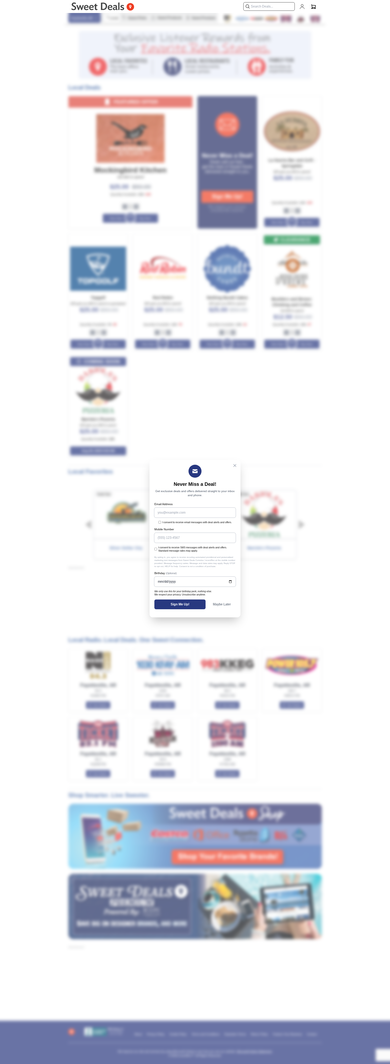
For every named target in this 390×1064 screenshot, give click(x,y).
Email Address (163, 504)
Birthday (165, 573)
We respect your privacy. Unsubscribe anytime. (180, 594)
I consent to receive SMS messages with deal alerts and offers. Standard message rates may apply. (192, 549)
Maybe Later (222, 604)
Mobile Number (164, 529)
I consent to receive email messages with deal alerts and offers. (197, 522)
